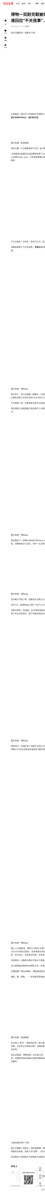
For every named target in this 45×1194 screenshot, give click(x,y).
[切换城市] (32, 3)
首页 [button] (40, 1170)
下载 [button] (40, 1184)
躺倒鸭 (27, 26)
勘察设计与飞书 (24, 1074)
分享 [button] (5, 47)
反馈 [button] (40, 1178)
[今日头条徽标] (8, 3)
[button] (18, 3)
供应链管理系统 (26, 1072)
